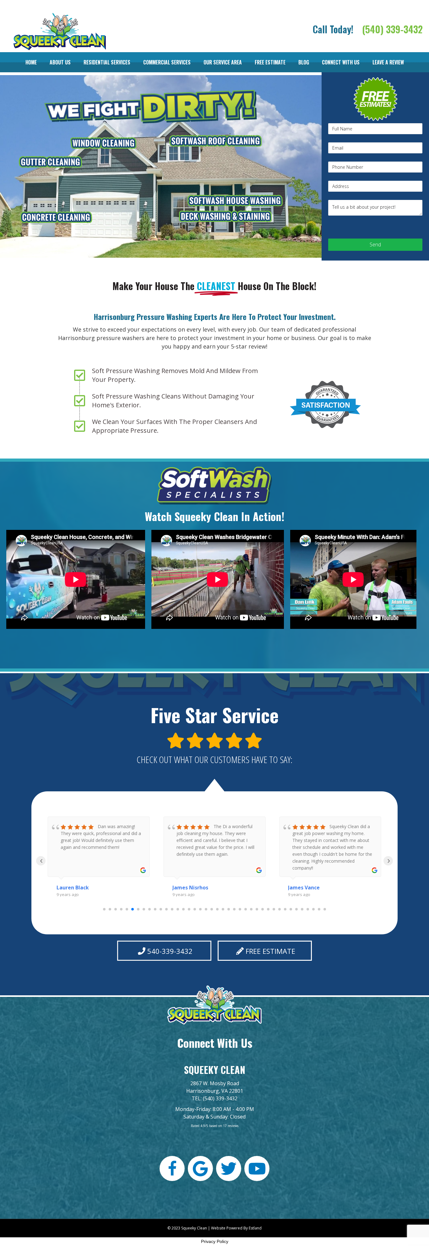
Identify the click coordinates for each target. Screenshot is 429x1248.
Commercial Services (167, 62)
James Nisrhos (74, 887)
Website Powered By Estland (236, 1228)
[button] (164, 951)
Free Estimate (270, 62)
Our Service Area (223, 62)
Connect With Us (341, 62)
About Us (60, 62)
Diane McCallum (308, 887)
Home (31, 62)
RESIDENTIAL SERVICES (107, 62)
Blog (303, 62)
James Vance (188, 887)
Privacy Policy (214, 1241)
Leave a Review (388, 62)
